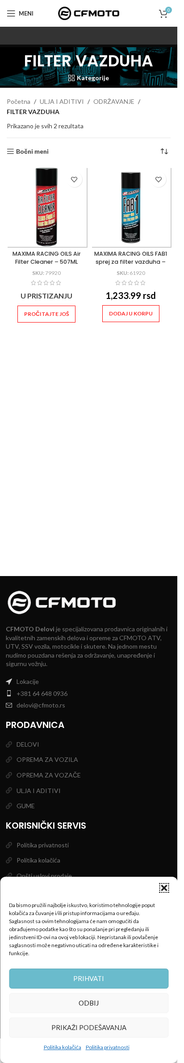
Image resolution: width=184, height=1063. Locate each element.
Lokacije (28, 681)
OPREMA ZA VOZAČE (49, 775)
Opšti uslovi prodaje (44, 875)
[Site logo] (89, 12)
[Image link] (61, 601)
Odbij (89, 1003)
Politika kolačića (62, 1047)
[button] (163, 887)
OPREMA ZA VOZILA (47, 759)
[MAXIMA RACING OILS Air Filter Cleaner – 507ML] (47, 207)
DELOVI (28, 744)
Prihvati (88, 978)
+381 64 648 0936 (42, 693)
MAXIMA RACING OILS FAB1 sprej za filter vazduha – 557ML (130, 261)
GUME (26, 806)
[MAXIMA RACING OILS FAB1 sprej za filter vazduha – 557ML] (131, 207)
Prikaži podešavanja (88, 1027)
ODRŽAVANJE (113, 101)
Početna (18, 101)
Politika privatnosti (108, 1047)
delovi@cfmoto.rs (41, 705)
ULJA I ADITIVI (62, 101)
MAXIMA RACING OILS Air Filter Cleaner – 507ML (47, 258)
